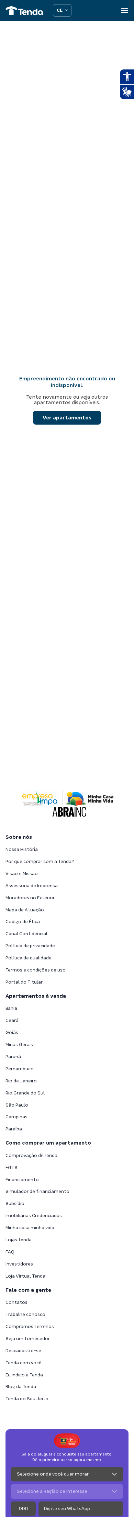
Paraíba (13, 1128)
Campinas (16, 1116)
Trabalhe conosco (25, 1314)
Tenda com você (23, 1362)
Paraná (13, 1056)
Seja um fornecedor (27, 1338)
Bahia (11, 1008)
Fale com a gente (28, 1290)
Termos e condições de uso (35, 970)
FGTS (11, 1167)
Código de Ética (22, 921)
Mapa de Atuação (24, 909)
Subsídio (14, 1203)
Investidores (19, 1264)
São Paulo (16, 1105)
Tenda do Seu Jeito (26, 1398)
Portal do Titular (24, 982)
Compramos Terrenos (29, 1326)
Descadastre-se (23, 1350)
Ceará (12, 1020)
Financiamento (22, 1179)
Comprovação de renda (31, 1155)
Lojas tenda (18, 1239)
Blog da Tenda (20, 1386)
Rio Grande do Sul (25, 1093)
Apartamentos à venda (35, 996)
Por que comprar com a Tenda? (39, 861)
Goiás (11, 1032)
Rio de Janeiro (21, 1080)
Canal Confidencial (26, 933)
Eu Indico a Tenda (24, 1374)
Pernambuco (19, 1068)
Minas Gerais (19, 1044)
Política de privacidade (30, 945)
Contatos (16, 1302)
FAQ (9, 1251)
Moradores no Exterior (30, 897)
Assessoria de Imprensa (31, 885)
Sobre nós (18, 837)
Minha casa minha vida (29, 1227)
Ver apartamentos (67, 417)
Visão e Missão (21, 873)
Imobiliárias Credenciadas (33, 1215)
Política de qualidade (28, 957)
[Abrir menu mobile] (124, 10)
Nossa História (21, 849)
